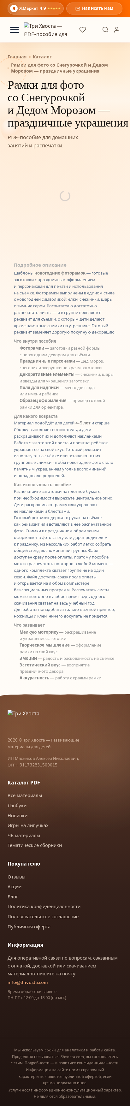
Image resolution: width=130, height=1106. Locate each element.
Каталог (42, 57)
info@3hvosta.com (28, 982)
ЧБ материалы (24, 835)
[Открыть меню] (14, 29)
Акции (14, 887)
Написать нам (97, 8)
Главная (17, 57)
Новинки (17, 816)
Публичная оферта (29, 927)
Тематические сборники (35, 845)
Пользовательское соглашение (43, 917)
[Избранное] (82, 29)
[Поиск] (105, 29)
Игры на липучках (28, 825)
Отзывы (16, 877)
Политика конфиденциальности (44, 906)
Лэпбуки (17, 805)
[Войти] (116, 29)
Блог (13, 897)
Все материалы (25, 795)
